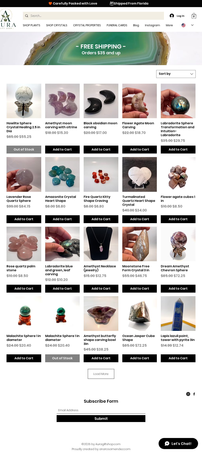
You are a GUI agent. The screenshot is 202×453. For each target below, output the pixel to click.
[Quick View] (24, 101)
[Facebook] (194, 394)
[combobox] (176, 74)
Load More (100, 374)
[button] (194, 16)
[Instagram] (188, 394)
